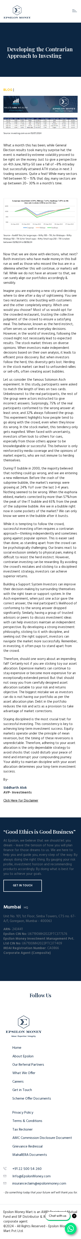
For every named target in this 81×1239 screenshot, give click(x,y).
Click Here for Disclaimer (20, 800)
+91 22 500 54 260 (27, 1169)
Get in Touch (22, 885)
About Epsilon (23, 1056)
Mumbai (12, 907)
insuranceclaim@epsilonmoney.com (39, 1184)
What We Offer (23, 1073)
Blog (7, 90)
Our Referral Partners (28, 1065)
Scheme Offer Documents (31, 1099)
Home (16, 1048)
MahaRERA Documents (29, 1155)
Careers (18, 1082)
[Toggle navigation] (74, 11)
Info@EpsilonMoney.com (31, 1176)
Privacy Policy (22, 1113)
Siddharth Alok (15, 788)
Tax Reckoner (22, 1130)
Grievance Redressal (27, 1147)
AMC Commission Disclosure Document (42, 1138)
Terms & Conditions (27, 1121)
